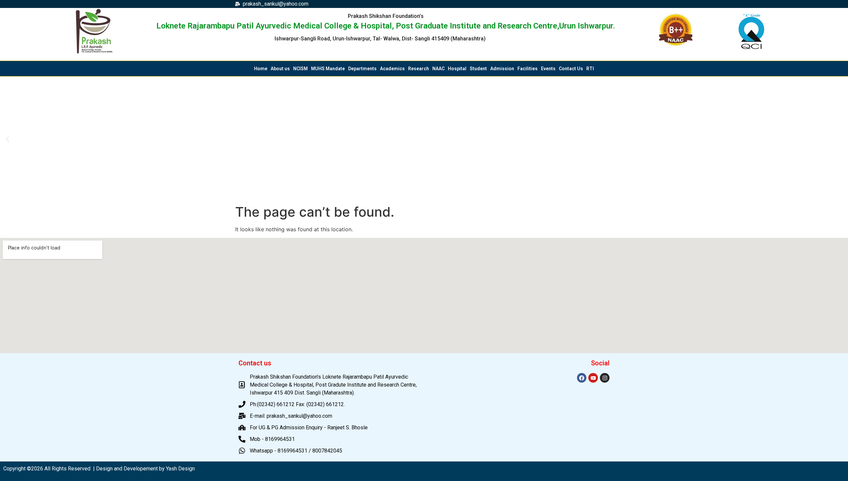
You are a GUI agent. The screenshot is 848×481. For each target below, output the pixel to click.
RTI (590, 68)
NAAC (438, 68)
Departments (362, 68)
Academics (392, 68)
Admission (502, 68)
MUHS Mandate (328, 68)
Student (478, 68)
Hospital (457, 68)
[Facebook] (582, 378)
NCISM (300, 68)
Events (548, 68)
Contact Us (571, 68)
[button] (7, 139)
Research (418, 68)
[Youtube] (593, 378)
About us (280, 68)
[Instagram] (605, 378)
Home (260, 68)
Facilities (527, 68)
